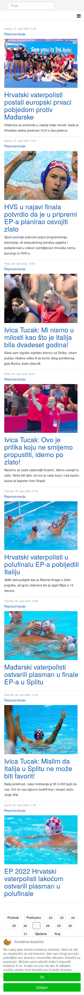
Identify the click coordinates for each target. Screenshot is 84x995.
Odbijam (42, 987)
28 (48, 925)
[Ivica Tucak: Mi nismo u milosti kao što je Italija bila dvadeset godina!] (41, 298)
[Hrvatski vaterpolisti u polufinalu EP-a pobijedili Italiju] (41, 525)
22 (50, 917)
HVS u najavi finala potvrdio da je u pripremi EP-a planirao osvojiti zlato (40, 218)
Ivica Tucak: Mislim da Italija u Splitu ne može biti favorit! (38, 768)
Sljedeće (41, 933)
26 (25, 925)
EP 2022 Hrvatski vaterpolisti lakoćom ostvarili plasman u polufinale (33, 882)
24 (73, 917)
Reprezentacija (15, 34)
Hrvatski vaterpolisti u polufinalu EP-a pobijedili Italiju (41, 564)
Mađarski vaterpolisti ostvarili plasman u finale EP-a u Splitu (41, 674)
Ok (42, 977)
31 (25, 933)
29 (59, 925)
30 (70, 925)
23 (62, 917)
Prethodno (33, 917)
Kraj (57, 933)
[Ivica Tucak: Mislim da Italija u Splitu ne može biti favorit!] (41, 729)
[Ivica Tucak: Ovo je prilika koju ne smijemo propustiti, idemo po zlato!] (41, 408)
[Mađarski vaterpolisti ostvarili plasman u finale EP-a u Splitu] (41, 635)
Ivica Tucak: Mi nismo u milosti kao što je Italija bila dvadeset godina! (39, 337)
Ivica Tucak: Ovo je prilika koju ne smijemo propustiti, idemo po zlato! (38, 451)
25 (14, 925)
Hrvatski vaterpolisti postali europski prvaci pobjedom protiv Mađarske (37, 106)
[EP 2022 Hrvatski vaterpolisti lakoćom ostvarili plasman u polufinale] (41, 840)
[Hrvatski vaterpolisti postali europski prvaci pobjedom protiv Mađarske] (41, 63)
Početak (13, 917)
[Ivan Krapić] (41, 175)
